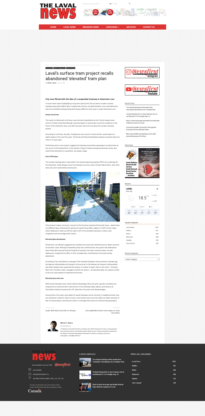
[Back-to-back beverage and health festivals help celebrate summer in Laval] (85, 387)
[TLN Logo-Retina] (58, 11)
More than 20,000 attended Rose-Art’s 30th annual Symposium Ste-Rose (141, 135)
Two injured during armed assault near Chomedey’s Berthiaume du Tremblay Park (140, 109)
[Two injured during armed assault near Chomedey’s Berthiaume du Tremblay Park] (85, 362)
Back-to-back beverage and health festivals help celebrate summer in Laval (142, 122)
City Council (54, 65)
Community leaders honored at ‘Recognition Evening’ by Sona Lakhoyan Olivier (141, 128)
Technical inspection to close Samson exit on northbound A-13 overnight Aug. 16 (141, 115)
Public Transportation (59, 68)
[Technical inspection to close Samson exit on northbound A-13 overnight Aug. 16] (85, 374)
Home (47, 65)
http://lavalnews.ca (65, 326)
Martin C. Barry (51, 83)
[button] (129, 4)
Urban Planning (71, 68)
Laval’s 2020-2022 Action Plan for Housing (60, 311)
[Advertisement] (102, 46)
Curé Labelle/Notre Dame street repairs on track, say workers (102, 312)
